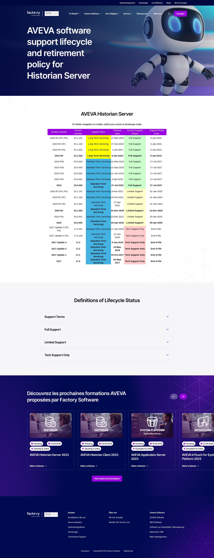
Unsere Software (91, 13)
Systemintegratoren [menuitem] (127, 3)
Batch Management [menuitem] (158, 536)
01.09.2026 (56, 443)
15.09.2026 (157, 443)
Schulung (38, 443)
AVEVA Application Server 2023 (148, 457)
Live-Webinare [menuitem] (157, 3)
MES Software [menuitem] (156, 522)
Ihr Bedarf (73, 13)
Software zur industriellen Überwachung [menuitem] (167, 527)
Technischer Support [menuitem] (77, 536)
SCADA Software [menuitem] (157, 517)
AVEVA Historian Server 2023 (49, 455)
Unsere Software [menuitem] (157, 512)
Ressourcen (142, 13)
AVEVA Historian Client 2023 (99, 455)
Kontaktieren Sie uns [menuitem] (77, 517)
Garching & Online (41, 448)
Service (126, 13)
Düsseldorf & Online (144, 448)
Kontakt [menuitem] (71, 512)
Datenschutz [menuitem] (128, 551)
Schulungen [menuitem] (143, 3)
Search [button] (169, 13)
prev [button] (174, 396)
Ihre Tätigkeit (111, 13)
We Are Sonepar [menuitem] (180, 3)
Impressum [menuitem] (85, 551)
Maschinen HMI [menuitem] (156, 532)
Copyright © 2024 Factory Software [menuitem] (106, 551)
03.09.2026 (107, 443)
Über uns (158, 13)
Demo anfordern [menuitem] (75, 522)
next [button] (183, 396)
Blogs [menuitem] (168, 3)
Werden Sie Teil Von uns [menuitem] (119, 522)
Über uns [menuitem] (113, 512)
